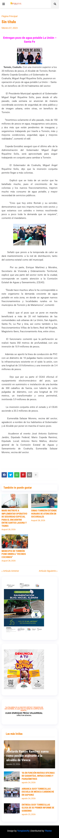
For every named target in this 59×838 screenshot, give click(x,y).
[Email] (29, 474)
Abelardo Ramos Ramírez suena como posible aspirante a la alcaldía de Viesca (27, 756)
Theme (48, 831)
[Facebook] (4, 474)
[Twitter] (10, 474)
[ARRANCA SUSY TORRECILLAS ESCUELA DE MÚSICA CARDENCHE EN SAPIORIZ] (12, 792)
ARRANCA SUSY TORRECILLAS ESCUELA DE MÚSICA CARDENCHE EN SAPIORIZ (38, 791)
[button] (3, 4)
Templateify (23, 831)
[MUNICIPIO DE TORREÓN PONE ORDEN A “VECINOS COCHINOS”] (15, 541)
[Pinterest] (23, 474)
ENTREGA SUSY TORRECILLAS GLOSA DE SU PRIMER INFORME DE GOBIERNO (38, 807)
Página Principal (9, 16)
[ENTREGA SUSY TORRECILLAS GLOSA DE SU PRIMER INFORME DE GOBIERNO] (12, 808)
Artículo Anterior (11, 571)
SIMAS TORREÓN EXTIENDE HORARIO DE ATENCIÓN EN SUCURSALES (44, 513)
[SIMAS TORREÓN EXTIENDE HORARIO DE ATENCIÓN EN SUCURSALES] (44, 501)
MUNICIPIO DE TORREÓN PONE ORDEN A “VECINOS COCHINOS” (14, 554)
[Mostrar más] (35, 474)
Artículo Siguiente (47, 571)
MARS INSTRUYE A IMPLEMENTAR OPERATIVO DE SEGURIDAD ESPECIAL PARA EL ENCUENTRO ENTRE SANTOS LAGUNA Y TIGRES (14, 518)
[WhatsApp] (17, 474)
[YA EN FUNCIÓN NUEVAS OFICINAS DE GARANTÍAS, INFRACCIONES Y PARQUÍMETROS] (12, 776)
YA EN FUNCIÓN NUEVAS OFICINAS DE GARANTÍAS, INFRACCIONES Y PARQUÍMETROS (38, 775)
